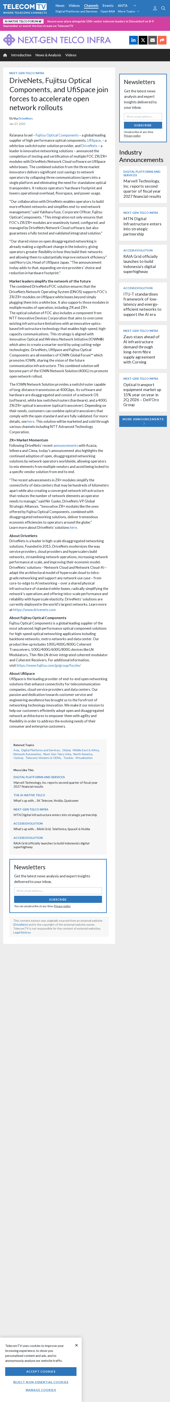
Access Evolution (28, 823)
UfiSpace (94, 140)
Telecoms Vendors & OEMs (43, 758)
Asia (16, 750)
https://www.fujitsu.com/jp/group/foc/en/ (49, 665)
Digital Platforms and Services (76, 11)
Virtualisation (84, 758)
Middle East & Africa (86, 750)
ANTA (123, 5)
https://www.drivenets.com (34, 609)
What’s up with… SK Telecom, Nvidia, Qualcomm (45, 800)
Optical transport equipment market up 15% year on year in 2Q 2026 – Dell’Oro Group (142, 394)
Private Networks (64, 20)
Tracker (68, 758)
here (30, 421)
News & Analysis (48, 55)
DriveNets (25, 118)
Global (66, 750)
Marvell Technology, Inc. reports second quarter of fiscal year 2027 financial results (142, 188)
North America (82, 754)
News (60, 5)
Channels (91, 5)
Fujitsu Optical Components (57, 135)
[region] (41, 1370)
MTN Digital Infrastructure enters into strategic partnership (55, 815)
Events (108, 5)
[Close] (76, 1345)
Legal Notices (22, 932)
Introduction (21, 55)
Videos (74, 5)
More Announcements (143, 419)
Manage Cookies (41, 1390)
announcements (65, 445)
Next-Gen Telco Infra (26, 73)
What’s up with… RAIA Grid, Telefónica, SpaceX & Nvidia (51, 829)
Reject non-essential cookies (40, 1382)
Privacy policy (62, 906)
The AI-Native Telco (29, 795)
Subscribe (58, 899)
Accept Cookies (40, 1371)
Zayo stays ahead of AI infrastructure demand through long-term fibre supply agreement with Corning (141, 349)
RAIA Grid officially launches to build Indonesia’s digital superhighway (140, 264)
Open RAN (108, 11)
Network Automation (140, 13)
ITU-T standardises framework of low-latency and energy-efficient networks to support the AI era (142, 304)
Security (87, 20)
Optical (18, 758)
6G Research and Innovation (25, 20)
